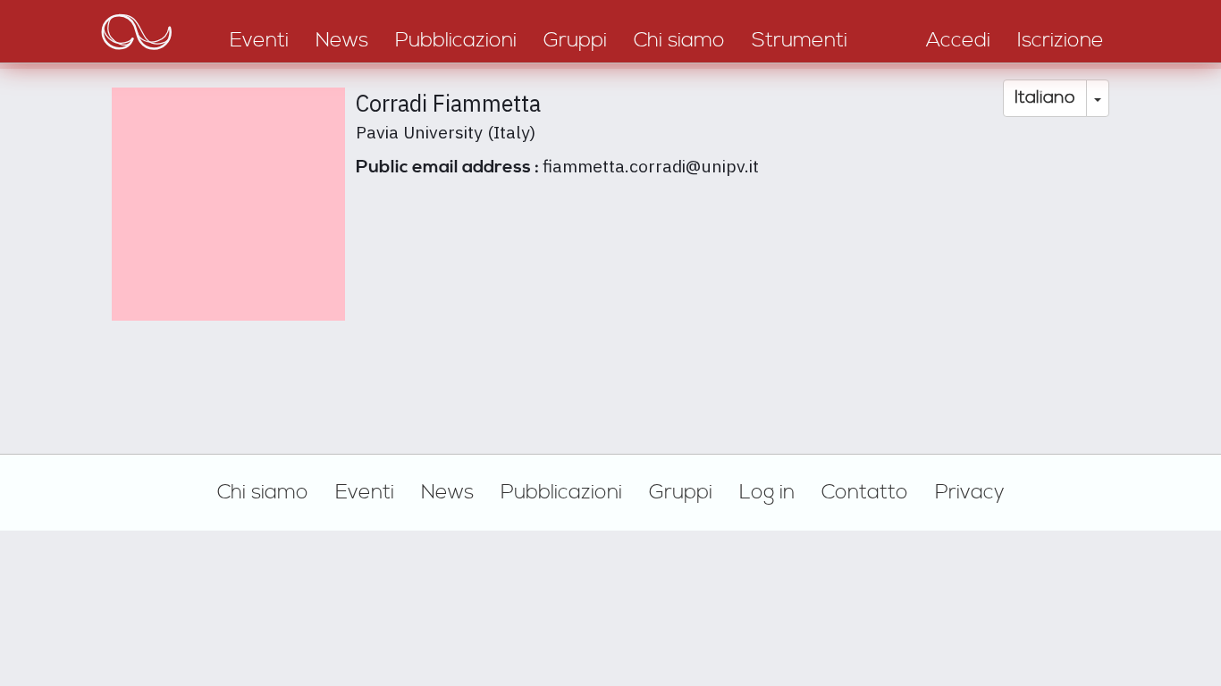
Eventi (364, 492)
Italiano (1045, 98)
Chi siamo (262, 492)
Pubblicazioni (561, 492)
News (447, 492)
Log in (767, 492)
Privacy (970, 492)
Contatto (864, 492)
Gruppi (680, 492)
